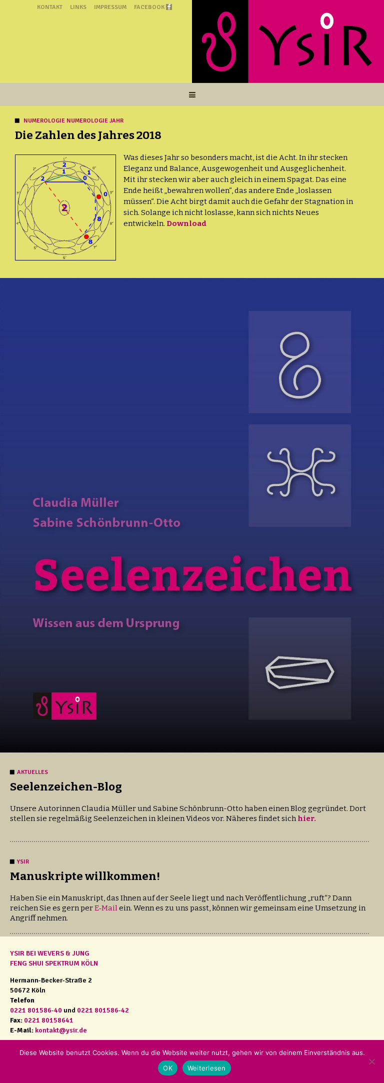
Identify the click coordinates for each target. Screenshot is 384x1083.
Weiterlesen (207, 1068)
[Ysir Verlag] (288, 41)
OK (167, 1068)
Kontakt (49, 7)
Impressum (110, 7)
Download (186, 223)
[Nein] (371, 1061)
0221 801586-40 (36, 1010)
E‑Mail (106, 908)
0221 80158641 (49, 1020)
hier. (307, 818)
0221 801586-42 (103, 1010)
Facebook (149, 7)
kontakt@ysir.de (61, 1030)
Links (78, 7)
